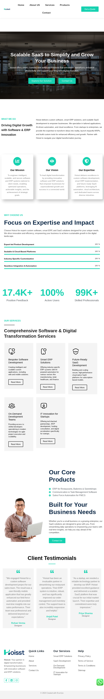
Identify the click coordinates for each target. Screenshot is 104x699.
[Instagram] (16, 680)
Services (49, 5)
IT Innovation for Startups (60, 673)
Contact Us (67, 81)
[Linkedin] (11, 680)
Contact (46, 12)
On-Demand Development (59, 666)
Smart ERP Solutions (62, 656)
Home (21, 5)
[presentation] (4, 66)
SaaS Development (62, 661)
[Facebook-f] (6, 680)
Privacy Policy (84, 656)
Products (65, 5)
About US (35, 5)
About (31, 661)
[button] (50, 95)
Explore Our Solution (42, 81)
